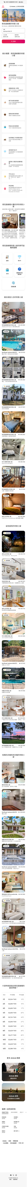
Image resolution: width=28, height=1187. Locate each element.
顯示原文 (21, 2)
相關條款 (15, 1179)
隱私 (10, 1179)
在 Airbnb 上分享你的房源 (17, 6)
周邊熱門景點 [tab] (5, 1112)
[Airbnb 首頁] (3, 6)
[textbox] (7, 37)
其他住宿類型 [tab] (14, 1112)
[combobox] (13, 31)
